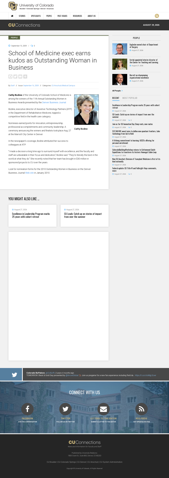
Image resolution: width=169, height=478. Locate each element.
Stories (22, 15)
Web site (29, 172)
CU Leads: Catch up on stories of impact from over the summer (83, 215)
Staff (13, 86)
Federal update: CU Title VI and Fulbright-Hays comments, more (134, 169)
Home (12, 16)
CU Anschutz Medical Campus (63, 86)
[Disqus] (58, 264)
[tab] (115, 98)
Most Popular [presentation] (129, 98)
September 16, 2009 (31, 86)
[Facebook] (10, 76)
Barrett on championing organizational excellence (139, 76)
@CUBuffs (50, 373)
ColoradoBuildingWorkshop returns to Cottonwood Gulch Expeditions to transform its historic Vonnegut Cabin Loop (134, 151)
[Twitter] (15, 76)
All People (116, 91)
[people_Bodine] (86, 124)
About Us (92, 15)
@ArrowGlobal (72, 375)
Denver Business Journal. (54, 102)
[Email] (20, 76)
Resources (77, 15)
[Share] (25, 76)
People (49, 15)
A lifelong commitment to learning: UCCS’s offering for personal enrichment (133, 141)
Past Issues (62, 15)
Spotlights (36, 15)
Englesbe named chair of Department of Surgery (144, 46)
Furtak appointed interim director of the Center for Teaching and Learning (144, 61)
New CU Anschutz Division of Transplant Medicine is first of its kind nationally (136, 160)
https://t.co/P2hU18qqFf (36, 378)
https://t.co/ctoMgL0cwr (145, 375)
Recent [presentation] (115, 98)
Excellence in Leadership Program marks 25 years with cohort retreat (31, 215)
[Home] (31, 6)
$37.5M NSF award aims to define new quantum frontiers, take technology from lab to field (136, 132)
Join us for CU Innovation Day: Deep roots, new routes (132, 124)
